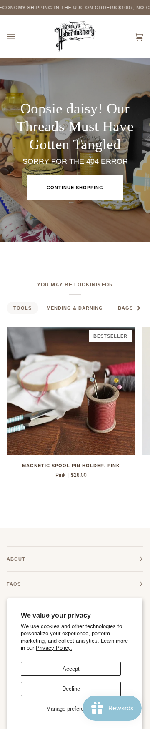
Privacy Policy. (54, 648)
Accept (71, 669)
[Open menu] (19, 36)
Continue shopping (75, 187)
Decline (71, 689)
